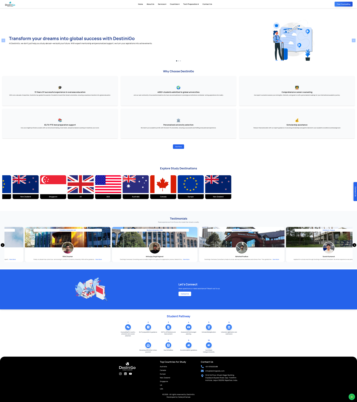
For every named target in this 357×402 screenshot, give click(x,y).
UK (161, 385)
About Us (150, 4)
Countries (174, 4)
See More (178, 147)
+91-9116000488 (211, 366)
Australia (163, 366)
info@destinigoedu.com (214, 371)
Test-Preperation (191, 4)
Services (162, 4)
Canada (163, 370)
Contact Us (207, 4)
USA (161, 389)
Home (140, 4)
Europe (163, 374)
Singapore (164, 381)
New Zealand (165, 378)
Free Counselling (343, 4)
